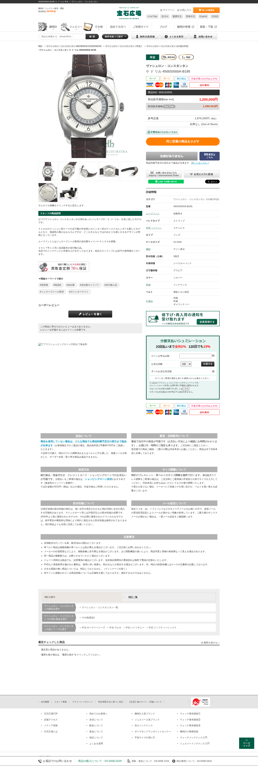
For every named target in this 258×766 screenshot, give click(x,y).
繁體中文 (177, 16)
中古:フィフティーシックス (162, 627)
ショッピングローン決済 (98, 479)
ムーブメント (153, 213)
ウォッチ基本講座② (190, 719)
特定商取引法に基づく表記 (110, 702)
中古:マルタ (115, 627)
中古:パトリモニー (135, 627)
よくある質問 (96, 743)
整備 (148, 284)
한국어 (164, 16)
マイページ (168, 10)
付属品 (149, 301)
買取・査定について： (143, 761)
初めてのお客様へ (98, 713)
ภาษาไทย (152, 16)
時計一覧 (132, 597)
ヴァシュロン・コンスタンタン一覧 (100, 607)
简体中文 (190, 16)
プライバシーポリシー (82, 702)
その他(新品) (88, 617)
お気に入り (185, 10)
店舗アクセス (51, 719)
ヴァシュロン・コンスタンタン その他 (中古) (196, 199)
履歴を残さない (212, 642)
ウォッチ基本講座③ (190, 725)
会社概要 (45, 702)
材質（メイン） (154, 228)
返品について (96, 731)
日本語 (215, 16)
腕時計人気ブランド (145, 713)
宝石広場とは (51, 731)
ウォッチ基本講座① (190, 713)
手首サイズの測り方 (145, 737)
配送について (96, 725)
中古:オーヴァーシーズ (93, 627)
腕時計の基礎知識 (189, 731)
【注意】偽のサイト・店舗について (145, 702)
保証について (96, 737)
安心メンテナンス (144, 725)
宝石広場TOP (51, 713)
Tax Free (169, 106)
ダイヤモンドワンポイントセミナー (153, 731)
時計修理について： (187, 761)
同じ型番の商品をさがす (182, 141)
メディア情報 (51, 725)
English (203, 16)
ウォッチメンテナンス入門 (193, 737)
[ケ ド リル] (48, 171)
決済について (96, 719)
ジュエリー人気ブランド (147, 719)
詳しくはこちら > (200, 163)
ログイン (69, 329)
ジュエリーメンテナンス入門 (194, 743)
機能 (148, 249)
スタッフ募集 (60, 702)
